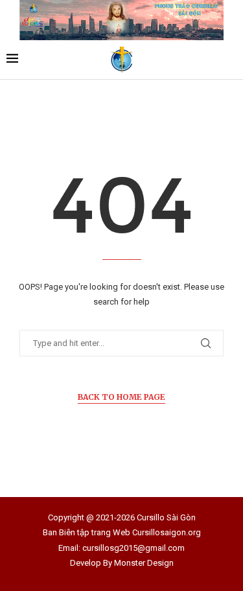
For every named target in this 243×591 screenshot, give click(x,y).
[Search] (230, 59)
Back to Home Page (121, 397)
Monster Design (144, 563)
